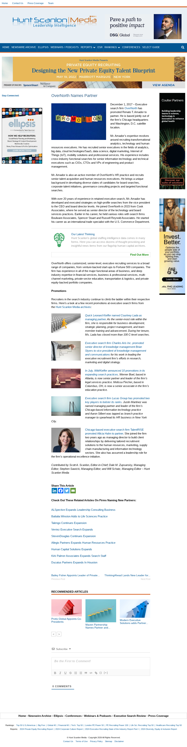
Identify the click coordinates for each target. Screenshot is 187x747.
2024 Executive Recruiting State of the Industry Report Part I (112, 729)
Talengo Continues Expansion (69, 522)
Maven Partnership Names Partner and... (97, 626)
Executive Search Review (130, 715)
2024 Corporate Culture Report (69, 729)
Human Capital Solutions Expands (71, 549)
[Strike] (70, 673)
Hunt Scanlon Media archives (73, 306)
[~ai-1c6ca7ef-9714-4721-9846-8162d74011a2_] (143, 16)
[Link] (96, 673)
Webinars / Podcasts (65, 47)
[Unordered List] (80, 673)
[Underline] (65, 673)
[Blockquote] (85, 673)
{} (101, 672)
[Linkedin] (54, 490)
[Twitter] (67, 490)
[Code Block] (91, 673)
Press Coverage (36, 3)
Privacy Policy (96, 741)
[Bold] (55, 673)
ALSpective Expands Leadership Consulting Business (83, 509)
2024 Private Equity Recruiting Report (36, 729)
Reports (86, 47)
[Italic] (60, 673)
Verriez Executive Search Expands (72, 529)
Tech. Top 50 (77, 725)
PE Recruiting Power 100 (117, 725)
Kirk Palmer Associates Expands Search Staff (78, 555)
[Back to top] (181, 741)
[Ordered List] (75, 673)
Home (5, 3)
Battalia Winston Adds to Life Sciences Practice (79, 516)
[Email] (73, 490)
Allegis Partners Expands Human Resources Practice (83, 542)
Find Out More (139, 254)
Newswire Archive (24, 47)
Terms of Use (82, 741)
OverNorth (131, 108)
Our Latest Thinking (83, 234)
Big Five (41, 725)
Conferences (131, 47)
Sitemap (108, 741)
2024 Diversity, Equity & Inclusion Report (159, 729)
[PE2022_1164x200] (93, 58)
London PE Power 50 (94, 725)
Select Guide (151, 47)
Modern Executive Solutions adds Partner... (134, 621)
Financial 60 (63, 725)
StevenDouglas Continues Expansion (73, 536)
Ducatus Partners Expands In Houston (74, 562)
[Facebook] (60, 490)
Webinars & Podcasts (97, 715)
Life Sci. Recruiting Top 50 (142, 725)
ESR (100, 47)
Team (51, 3)
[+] (106, 672)
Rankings (110, 47)
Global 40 (51, 725)
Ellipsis (43, 47)
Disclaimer (119, 741)
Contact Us (17, 3)
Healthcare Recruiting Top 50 (169, 725)
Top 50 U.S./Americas (26, 725)
